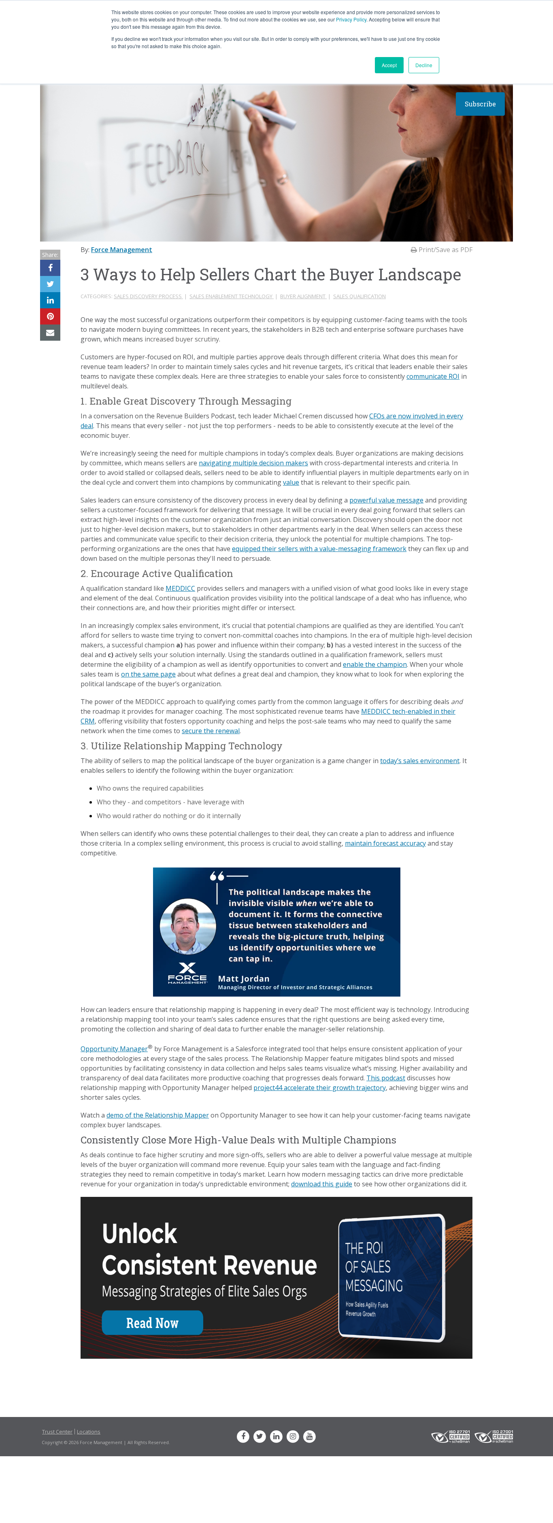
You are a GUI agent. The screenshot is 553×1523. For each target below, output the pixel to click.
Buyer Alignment (303, 296)
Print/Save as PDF (444, 249)
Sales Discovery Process (148, 296)
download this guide (321, 1183)
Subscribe (480, 104)
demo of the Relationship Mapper (157, 1115)
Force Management (121, 249)
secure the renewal (211, 730)
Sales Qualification (359, 296)
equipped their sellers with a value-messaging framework (319, 548)
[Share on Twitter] (50, 284)
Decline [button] (423, 65)
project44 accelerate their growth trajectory (319, 1087)
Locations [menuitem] (88, 1431)
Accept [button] (389, 65)
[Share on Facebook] (50, 268)
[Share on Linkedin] (50, 300)
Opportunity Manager (114, 1048)
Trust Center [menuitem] (57, 1431)
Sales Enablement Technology (231, 296)
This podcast (385, 1077)
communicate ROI (432, 376)
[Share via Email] (50, 333)
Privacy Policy (351, 19)
